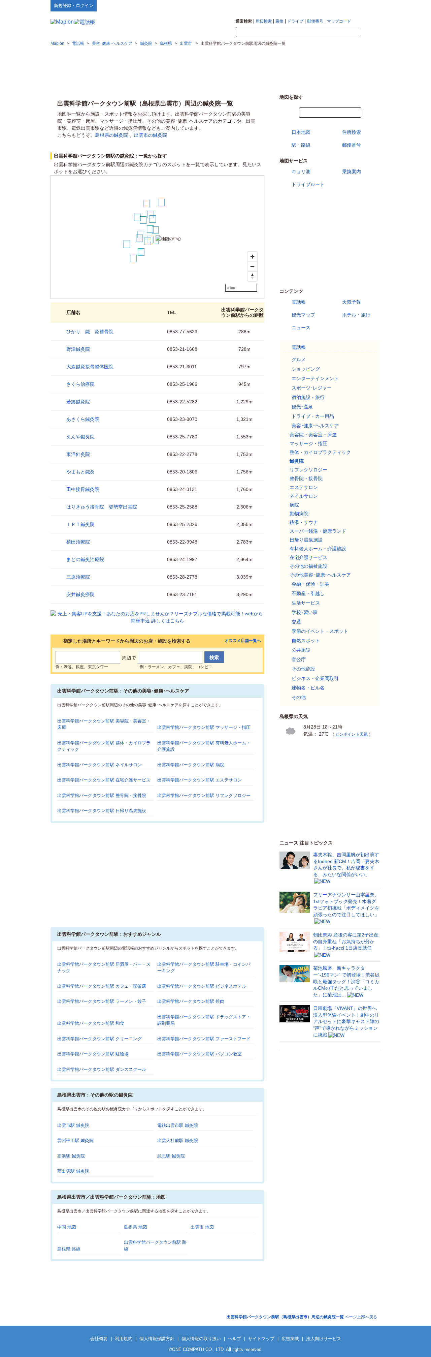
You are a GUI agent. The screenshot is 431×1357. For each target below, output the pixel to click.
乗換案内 (351, 171)
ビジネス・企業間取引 (315, 678)
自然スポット (306, 640)
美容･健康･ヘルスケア (315, 425)
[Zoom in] (252, 256)
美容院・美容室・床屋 (313, 434)
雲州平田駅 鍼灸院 (75, 1140)
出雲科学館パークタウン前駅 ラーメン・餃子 (101, 1001)
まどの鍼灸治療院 (85, 559)
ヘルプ (348, 5)
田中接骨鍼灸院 (82, 489)
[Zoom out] (252, 266)
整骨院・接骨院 (306, 478)
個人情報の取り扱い (201, 1338)
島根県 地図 (135, 1227)
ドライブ (295, 21)
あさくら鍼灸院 (82, 419)
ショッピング (306, 369)
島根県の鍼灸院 (111, 135)
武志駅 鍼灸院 (171, 1156)
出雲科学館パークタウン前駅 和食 (90, 1023)
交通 (296, 621)
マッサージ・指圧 (308, 443)
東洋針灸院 (78, 454)
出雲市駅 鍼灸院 (73, 1125)
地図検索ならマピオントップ (314, 5)
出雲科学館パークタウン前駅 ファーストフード (204, 1038)
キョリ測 (301, 171)
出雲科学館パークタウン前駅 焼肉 (190, 1001)
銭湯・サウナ (304, 522)
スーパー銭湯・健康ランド (318, 531)
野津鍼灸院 (78, 349)
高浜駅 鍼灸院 (71, 1156)
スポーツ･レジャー (312, 388)
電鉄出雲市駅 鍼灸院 (177, 1125)
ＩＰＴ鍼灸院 (80, 524)
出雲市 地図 (202, 1227)
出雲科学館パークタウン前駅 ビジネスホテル (201, 986)
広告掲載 (290, 1338)
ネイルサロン (304, 496)
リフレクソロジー (308, 469)
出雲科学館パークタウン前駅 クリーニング (99, 1038)
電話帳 (299, 302)
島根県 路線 (68, 1249)
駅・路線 (301, 145)
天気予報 (351, 302)
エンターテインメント (315, 378)
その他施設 (303, 669)
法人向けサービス (323, 1338)
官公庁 (299, 659)
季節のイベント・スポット (320, 631)
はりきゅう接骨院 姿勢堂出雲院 (101, 507)
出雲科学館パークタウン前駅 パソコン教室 (199, 1053)
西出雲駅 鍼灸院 (73, 1171)
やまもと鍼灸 (80, 471)
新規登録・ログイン (73, 5)
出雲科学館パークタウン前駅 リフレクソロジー (204, 795)
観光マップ (303, 314)
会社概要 (99, 1338)
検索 (370, 32)
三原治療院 (78, 577)
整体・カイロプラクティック (320, 452)
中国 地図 (66, 1227)
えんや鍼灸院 (80, 436)
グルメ (299, 359)
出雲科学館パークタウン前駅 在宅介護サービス (104, 779)
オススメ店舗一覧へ (243, 641)
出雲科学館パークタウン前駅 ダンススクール (101, 1069)
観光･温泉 (302, 406)
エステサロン (304, 487)
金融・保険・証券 (310, 584)
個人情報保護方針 (156, 1338)
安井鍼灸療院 (80, 594)
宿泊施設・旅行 (308, 397)
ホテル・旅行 (356, 314)
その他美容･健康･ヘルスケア (320, 575)
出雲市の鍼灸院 (150, 135)
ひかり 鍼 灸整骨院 (89, 331)
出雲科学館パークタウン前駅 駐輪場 (93, 1053)
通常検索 (244, 21)
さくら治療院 (80, 384)
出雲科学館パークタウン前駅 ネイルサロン (99, 764)
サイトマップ (369, 5)
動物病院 (299, 513)
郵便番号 (315, 21)
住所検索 (351, 132)
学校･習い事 (305, 612)
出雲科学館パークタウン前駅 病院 (190, 764)
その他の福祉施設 (308, 566)
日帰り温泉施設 (306, 540)
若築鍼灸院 (78, 401)
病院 (294, 504)
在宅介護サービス (308, 557)
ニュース (301, 327)
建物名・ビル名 (308, 687)
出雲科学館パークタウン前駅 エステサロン (199, 779)
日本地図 (301, 132)
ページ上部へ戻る (302, 1317)
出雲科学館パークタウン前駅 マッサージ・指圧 (204, 727)
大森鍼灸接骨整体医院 (89, 366)
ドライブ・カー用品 (313, 416)
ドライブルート (308, 184)
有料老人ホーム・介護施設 (318, 548)
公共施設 (301, 650)
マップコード (339, 21)
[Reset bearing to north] (252, 276)
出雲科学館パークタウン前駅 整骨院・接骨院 (101, 795)
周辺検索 (264, 21)
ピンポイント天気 (351, 734)
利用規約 (123, 1338)
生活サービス (306, 603)
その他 (299, 697)
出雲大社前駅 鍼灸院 (177, 1140)
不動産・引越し (308, 593)
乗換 (279, 21)
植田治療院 (78, 542)
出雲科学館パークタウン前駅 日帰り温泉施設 (101, 810)
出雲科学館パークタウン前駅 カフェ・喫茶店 (101, 986)
